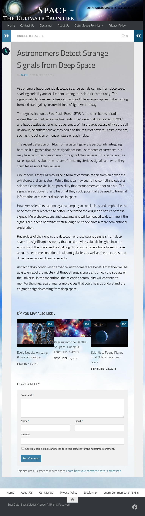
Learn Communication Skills (121, 492)
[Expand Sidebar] (6, 36)
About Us (63, 25)
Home (11, 25)
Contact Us (27, 25)
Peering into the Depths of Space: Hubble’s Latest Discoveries (70, 347)
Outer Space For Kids (87, 25)
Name (25, 421)
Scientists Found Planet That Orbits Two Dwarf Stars (107, 357)
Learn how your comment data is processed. (94, 471)
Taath (24, 75)
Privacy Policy (117, 25)
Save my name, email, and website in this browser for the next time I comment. (70, 448)
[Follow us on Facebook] (134, 507)
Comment (27, 395)
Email (79, 421)
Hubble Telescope (30, 36)
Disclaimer (45, 25)
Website (25, 434)
